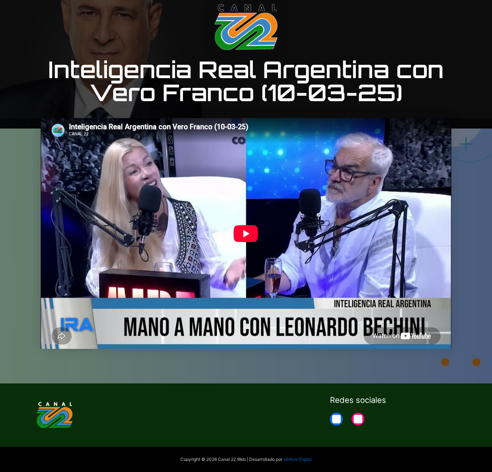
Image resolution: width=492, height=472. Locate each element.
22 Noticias (413, 11)
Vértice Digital (297, 459)
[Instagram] (358, 419)
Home (448, 11)
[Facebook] (336, 419)
